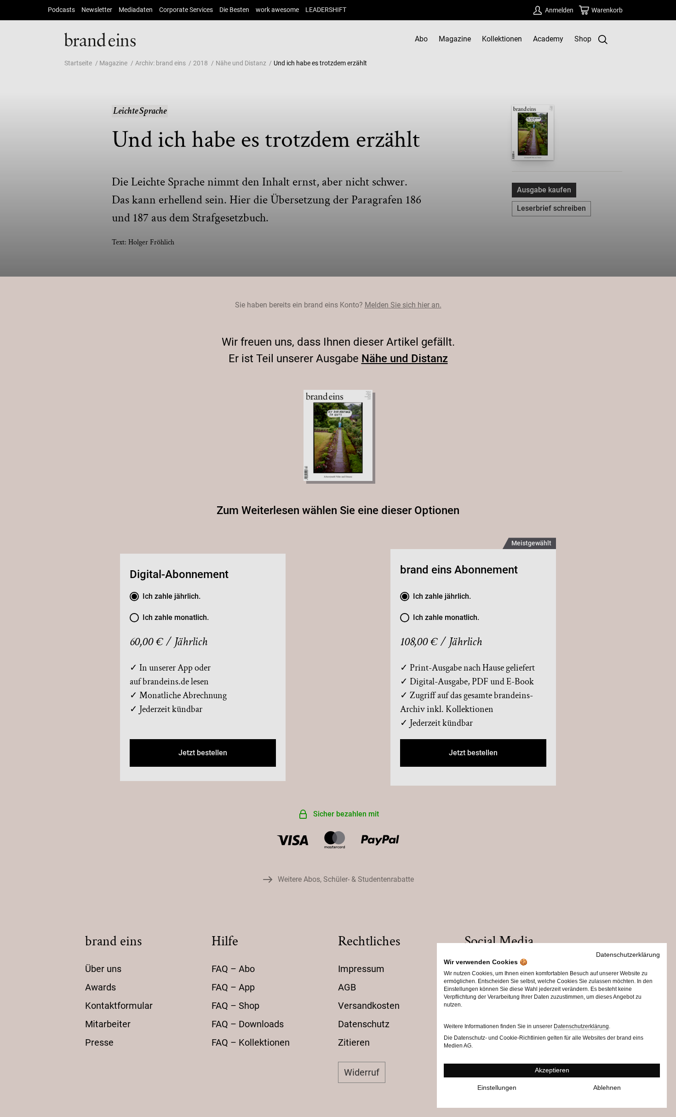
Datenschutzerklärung (628, 954)
